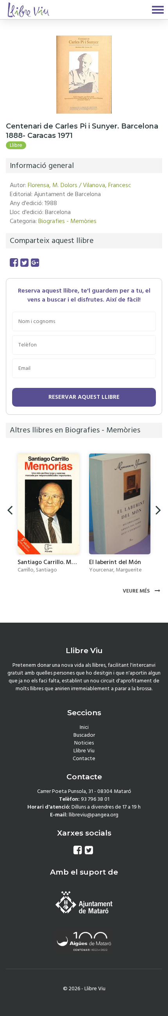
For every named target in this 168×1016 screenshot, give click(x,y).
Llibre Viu (84, 751)
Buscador (84, 735)
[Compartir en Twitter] (24, 263)
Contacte (84, 758)
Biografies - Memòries (67, 221)
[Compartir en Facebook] (14, 263)
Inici (84, 727)
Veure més (137, 591)
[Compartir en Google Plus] (35, 263)
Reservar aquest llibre (84, 397)
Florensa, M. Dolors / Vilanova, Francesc (79, 185)
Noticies (84, 743)
